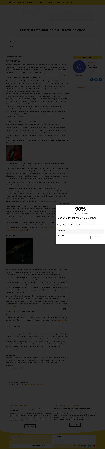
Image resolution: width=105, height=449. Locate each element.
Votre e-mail (61, 235)
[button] (102, 207)
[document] (52, 224)
